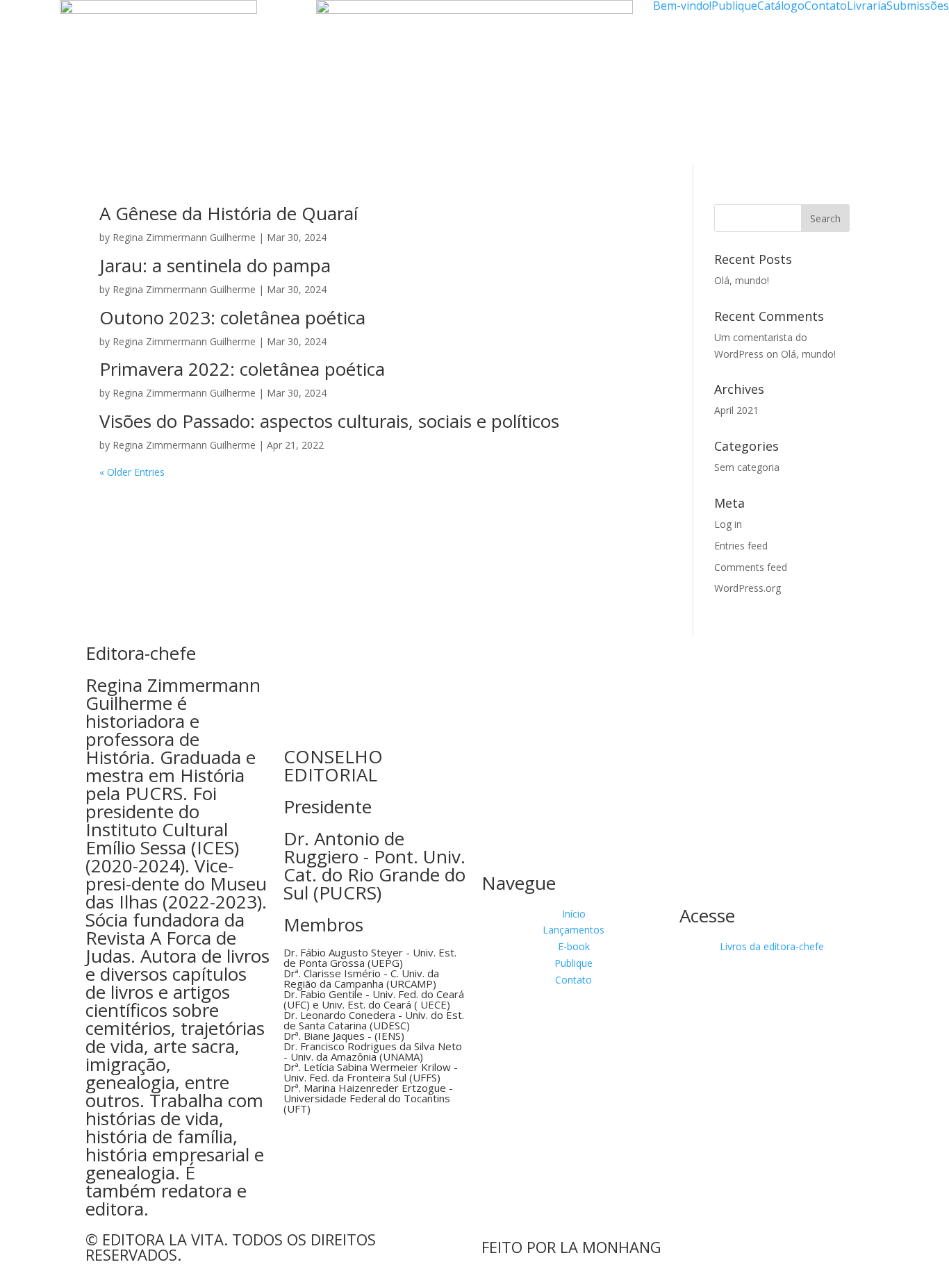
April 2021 (736, 410)
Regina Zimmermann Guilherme (184, 237)
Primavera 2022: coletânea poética (242, 368)
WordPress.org (747, 588)
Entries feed (741, 545)
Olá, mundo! (741, 280)
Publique (734, 5)
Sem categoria (746, 467)
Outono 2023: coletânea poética (232, 317)
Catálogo (780, 5)
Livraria (866, 5)
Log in (728, 524)
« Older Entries (132, 472)
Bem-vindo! (682, 5)
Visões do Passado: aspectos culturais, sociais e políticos (329, 420)
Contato (825, 5)
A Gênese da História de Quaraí (228, 213)
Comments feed (750, 567)
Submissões (917, 5)
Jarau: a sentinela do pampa (215, 265)
